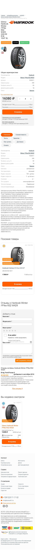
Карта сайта (4, 539)
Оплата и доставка (6, 486)
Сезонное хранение (6, 474)
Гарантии (3, 490)
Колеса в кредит (5, 488)
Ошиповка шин (22, 476)
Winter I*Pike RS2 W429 (27, 77)
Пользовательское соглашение (10, 544)
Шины (2, 460)
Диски (20, 463)
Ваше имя (6, 316)
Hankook (31, 75)
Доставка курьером (8, 122)
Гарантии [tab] (16, 138)
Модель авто (7, 321)
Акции (2, 484)
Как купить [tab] (7, 142)
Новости (20, 484)
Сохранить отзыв (24, 360)
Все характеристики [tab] (7, 94)
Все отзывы (17, 388)
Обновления (13, 539)
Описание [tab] (7, 135)
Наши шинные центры (9, 503)
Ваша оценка (7, 327)
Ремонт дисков (22, 472)
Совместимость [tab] (21, 135)
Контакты (21, 488)
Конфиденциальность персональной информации (16, 540)
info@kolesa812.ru (8, 500)
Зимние (32, 90)
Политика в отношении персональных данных (14, 542)
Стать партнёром (23, 486)
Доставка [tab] (20, 142)
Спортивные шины (6, 465)
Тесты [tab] (6, 138)
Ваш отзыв (6, 342)
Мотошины (21, 460)
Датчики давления (23, 465)
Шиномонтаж (5, 472)
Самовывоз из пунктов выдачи (11, 117)
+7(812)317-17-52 (10, 497)
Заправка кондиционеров (8, 476)
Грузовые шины (5, 463)
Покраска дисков (23, 474)
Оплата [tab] (6, 145)
